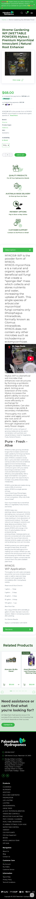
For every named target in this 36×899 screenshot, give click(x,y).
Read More (14, 115)
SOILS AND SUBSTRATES (11, 795)
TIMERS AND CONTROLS (11, 814)
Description (10, 250)
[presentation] (2, 692)
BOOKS (5, 838)
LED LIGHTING (8, 800)
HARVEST (6, 830)
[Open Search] (21, 13)
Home (4, 20)
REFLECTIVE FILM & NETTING (13, 816)
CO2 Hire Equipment (9, 835)
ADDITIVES (6, 792)
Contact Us (8, 725)
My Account (7, 864)
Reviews (8, 629)
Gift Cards (6, 843)
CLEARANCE (7, 787)
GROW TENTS (7, 808)
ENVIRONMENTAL (9, 806)
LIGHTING (6, 803)
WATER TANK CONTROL (11, 827)
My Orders (6, 867)
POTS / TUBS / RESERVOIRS (12, 822)
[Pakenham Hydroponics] (18, 744)
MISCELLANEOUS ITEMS (11, 840)
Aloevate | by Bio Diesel (10, 670)
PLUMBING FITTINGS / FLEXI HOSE (14, 824)
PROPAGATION (8, 797)
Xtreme (4, 122)
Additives (5, 127)
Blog (4, 854)
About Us (6, 851)
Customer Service (8, 869)
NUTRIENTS (7, 789)
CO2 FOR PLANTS (9, 832)
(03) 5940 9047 (9, 752)
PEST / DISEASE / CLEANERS (12, 819)
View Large (17, 80)
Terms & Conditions (9, 882)
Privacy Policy (7, 879)
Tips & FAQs (6, 877)
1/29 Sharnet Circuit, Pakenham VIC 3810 (18, 755)
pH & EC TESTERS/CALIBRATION (14, 811)
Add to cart (20, 155)
